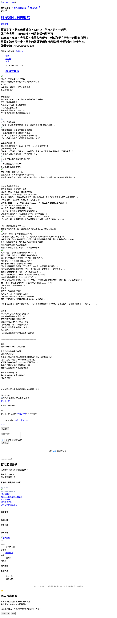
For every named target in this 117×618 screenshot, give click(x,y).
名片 (7, 61)
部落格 (8, 59)
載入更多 (5, 429)
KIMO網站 (5, 494)
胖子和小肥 (5, 401)
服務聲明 (80, 586)
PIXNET (41, 586)
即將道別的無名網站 (9, 505)
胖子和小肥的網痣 (15, 18)
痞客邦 (19, 414)
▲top (3, 424)
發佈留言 (5, 443)
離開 (13, 613)
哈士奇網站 (5, 500)
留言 (24, 414)
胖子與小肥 (4, 487)
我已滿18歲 (5, 613)
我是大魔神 (12, 71)
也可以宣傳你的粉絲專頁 (8, 491)
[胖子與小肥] (2, 489)
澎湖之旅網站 (6, 502)
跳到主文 (4, 24)
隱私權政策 (71, 586)
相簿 (7, 56)
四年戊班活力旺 (21, 420)
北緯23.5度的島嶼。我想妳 (11, 497)
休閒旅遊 (19, 51)
